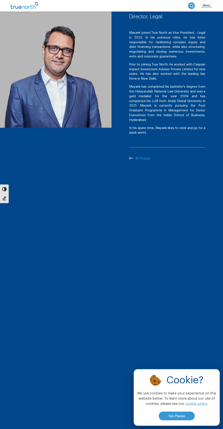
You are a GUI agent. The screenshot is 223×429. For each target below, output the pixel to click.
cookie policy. (196, 404)
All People (142, 158)
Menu (206, 5)
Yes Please (176, 416)
